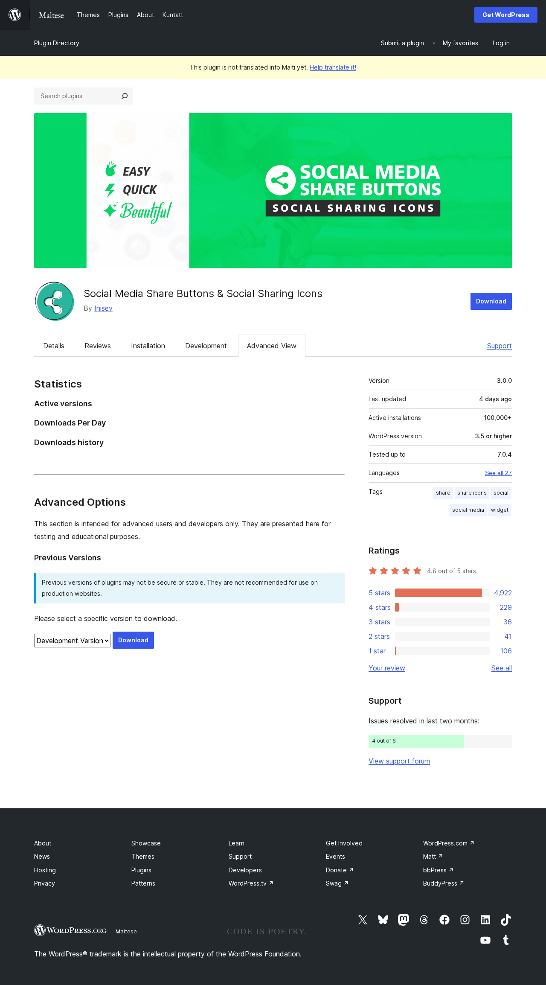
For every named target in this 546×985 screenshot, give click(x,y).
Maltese (126, 931)
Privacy (44, 883)
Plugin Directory (56, 43)
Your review (387, 668)
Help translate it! (333, 67)
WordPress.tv (251, 883)
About (42, 843)
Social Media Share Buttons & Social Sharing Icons (203, 293)
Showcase (146, 843)
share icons (472, 493)
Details (53, 345)
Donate (340, 870)
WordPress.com (449, 843)
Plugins (141, 870)
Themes (142, 856)
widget (499, 510)
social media (468, 510)
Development (206, 345)
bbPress (438, 870)
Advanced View (271, 345)
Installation (148, 345)
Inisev (103, 308)
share (443, 493)
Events (335, 856)
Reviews (97, 345)
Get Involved (344, 843)
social (501, 493)
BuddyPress (444, 883)
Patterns (143, 883)
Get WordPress (505, 14)
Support (499, 345)
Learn (236, 843)
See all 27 (498, 472)
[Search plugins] (124, 96)
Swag (337, 883)
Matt (433, 856)
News (42, 856)
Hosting (45, 870)
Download (491, 301)
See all (501, 668)
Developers (245, 870)
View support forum (399, 761)
